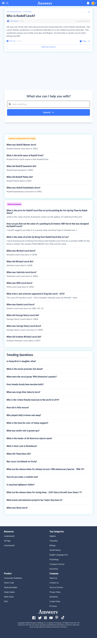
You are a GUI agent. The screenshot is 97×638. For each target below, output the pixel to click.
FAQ (6, 601)
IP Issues (53, 606)
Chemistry (54, 541)
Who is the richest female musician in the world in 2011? (33, 399)
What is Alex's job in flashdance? (22, 446)
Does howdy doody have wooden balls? (25, 384)
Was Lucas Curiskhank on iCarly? (22, 461)
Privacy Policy (55, 592)
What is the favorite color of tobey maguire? (27, 423)
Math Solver (9, 597)
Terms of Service (56, 587)
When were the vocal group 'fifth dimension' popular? (32, 376)
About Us (53, 578)
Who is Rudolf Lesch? (21, 16)
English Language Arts (59, 555)
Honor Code (9, 583)
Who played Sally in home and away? (24, 415)
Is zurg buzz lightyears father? (21, 484)
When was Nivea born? (17, 507)
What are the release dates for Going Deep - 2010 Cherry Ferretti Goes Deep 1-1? (44, 492)
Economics (54, 569)
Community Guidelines (13, 578)
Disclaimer (54, 597)
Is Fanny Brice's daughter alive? (21, 361)
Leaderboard (9, 536)
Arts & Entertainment (14, 12)
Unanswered (9, 545)
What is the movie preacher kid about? (25, 369)
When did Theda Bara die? (19, 453)
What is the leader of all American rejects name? (29, 438)
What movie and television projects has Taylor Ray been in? (34, 500)
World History (55, 550)
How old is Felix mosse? (18, 407)
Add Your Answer (48, 47)
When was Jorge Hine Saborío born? (23, 392)
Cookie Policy (55, 601)
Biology (52, 545)
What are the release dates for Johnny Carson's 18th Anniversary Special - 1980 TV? (45, 469)
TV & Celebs (27, 12)
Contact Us (54, 583)
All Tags (7, 541)
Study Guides (9, 592)
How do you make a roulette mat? (22, 477)
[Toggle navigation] (3, 3)
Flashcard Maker (10, 587)
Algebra (53, 536)
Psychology (54, 559)
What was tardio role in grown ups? (23, 430)
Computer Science (57, 564)
